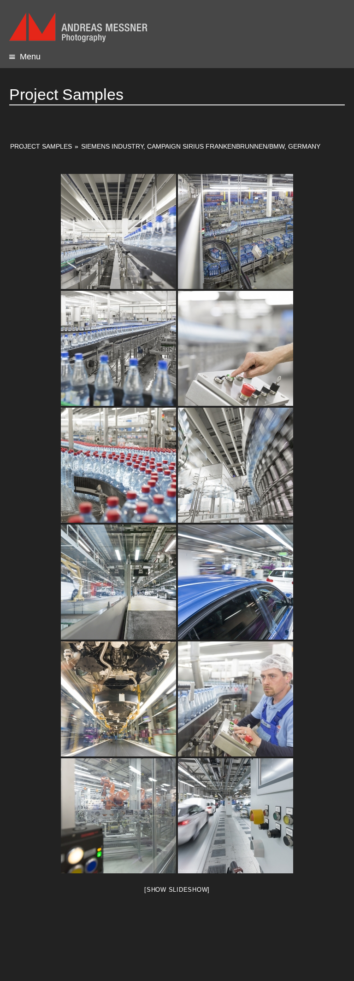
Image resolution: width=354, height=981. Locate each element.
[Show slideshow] (177, 889)
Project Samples (41, 146)
